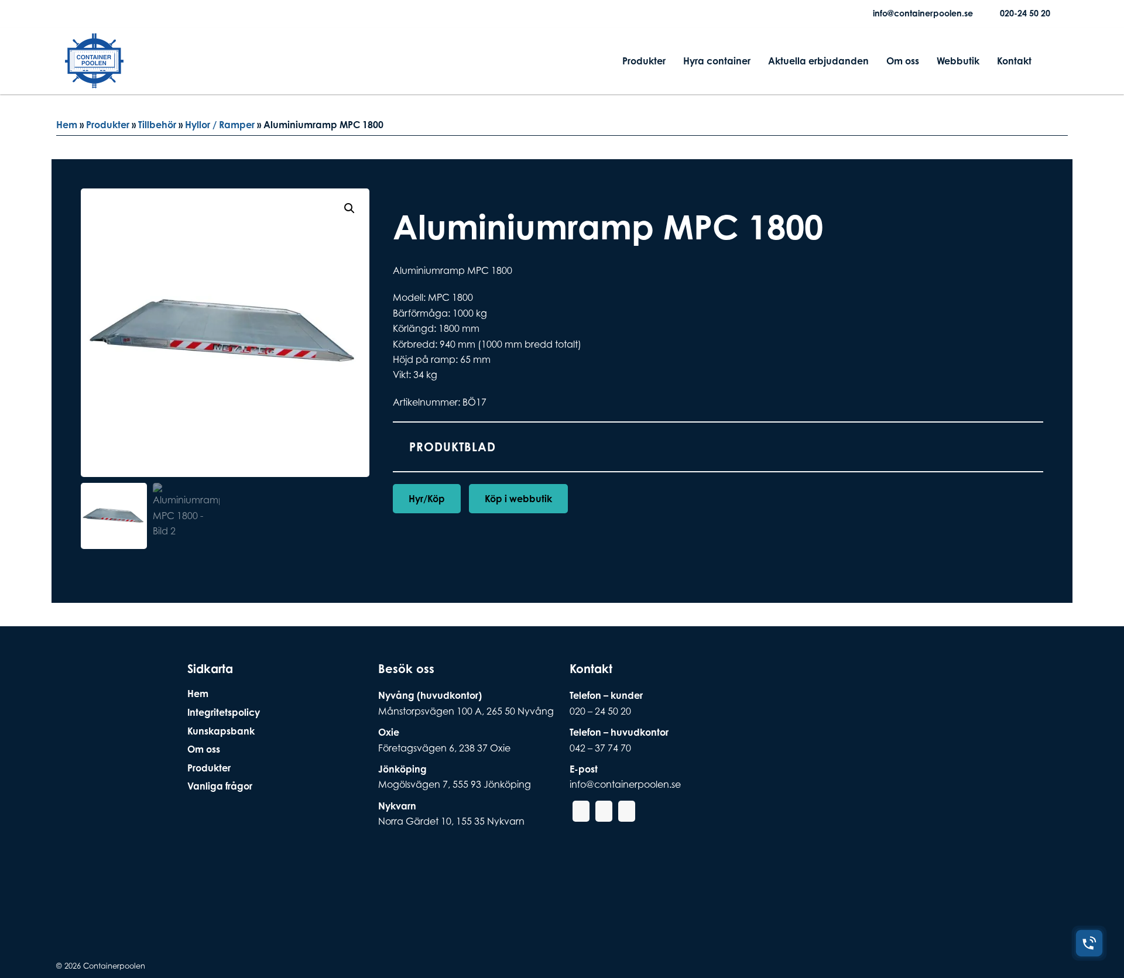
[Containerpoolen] (94, 80)
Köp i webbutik (518, 499)
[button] (349, 208)
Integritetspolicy (223, 712)
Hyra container (717, 61)
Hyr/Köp (427, 499)
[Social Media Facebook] (74, 13)
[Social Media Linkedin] (111, 13)
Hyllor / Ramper (220, 125)
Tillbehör (157, 125)
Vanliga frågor (219, 786)
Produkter (644, 61)
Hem (66, 125)
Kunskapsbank (221, 731)
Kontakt (1014, 61)
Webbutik (958, 61)
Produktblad (452, 447)
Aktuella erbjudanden (818, 61)
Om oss (902, 61)
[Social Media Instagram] (93, 13)
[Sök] (1049, 61)
